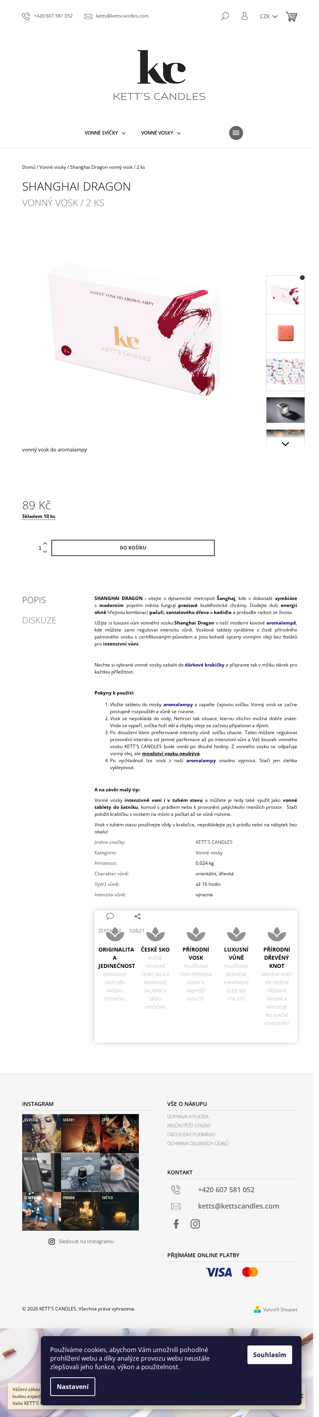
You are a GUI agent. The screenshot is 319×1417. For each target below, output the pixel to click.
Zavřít (157, 915)
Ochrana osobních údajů (198, 1143)
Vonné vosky (209, 852)
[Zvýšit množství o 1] (45, 544)
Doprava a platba (188, 1116)
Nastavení (73, 1386)
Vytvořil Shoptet (280, 1309)
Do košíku (133, 547)
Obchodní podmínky (191, 1134)
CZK (266, 16)
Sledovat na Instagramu (86, 1241)
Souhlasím (269, 1355)
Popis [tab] (34, 599)
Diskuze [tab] (39, 620)
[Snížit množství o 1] (45, 552)
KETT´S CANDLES (214, 842)
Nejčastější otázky (188, 1125)
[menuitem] (105, 133)
